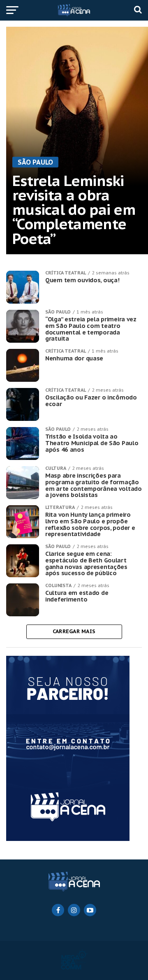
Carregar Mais (74, 631)
